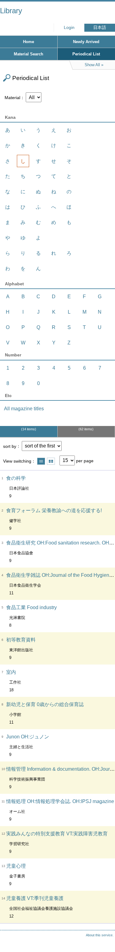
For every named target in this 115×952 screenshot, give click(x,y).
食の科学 (16, 478)
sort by (9, 446)
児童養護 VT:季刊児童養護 (34, 898)
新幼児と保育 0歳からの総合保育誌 (45, 704)
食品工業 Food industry (31, 607)
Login (69, 27)
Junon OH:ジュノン (27, 736)
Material (12, 97)
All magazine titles (24, 408)
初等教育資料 (21, 639)
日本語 (99, 27)
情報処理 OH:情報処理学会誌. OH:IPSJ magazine (60, 801)
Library (11, 10)
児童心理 (16, 866)
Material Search (28, 54)
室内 (11, 672)
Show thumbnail (51, 461)
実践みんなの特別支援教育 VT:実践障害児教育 (57, 833)
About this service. (99, 935)
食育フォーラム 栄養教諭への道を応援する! (54, 510)
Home (28, 41)
